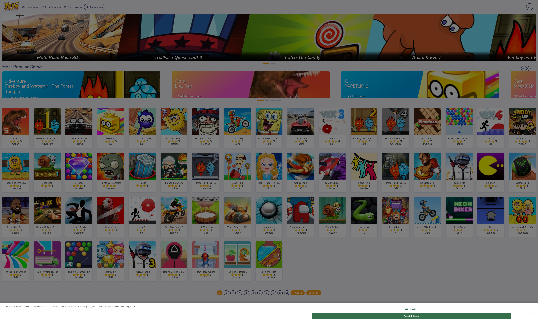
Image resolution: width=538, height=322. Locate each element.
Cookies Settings (411, 309)
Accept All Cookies (411, 316)
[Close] (533, 312)
